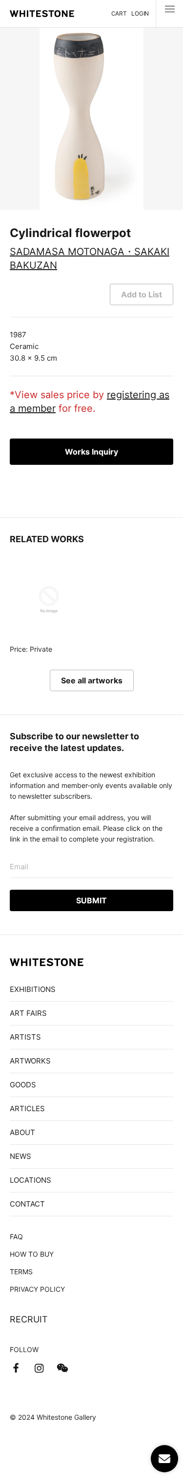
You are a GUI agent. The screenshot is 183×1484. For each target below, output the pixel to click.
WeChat (62, 1368)
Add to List (141, 294)
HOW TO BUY (32, 1254)
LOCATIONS (30, 1180)
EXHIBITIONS (33, 989)
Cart (119, 13)
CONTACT (27, 1204)
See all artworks (91, 680)
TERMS (21, 1271)
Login (140, 13)
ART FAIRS (28, 1013)
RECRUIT (29, 1319)
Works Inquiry (91, 452)
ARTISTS (25, 1037)
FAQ (16, 1236)
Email (19, 866)
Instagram (39, 1368)
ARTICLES (27, 1108)
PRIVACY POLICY (37, 1289)
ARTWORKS (30, 1060)
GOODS (23, 1084)
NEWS (20, 1156)
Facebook (15, 1368)
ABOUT (22, 1132)
